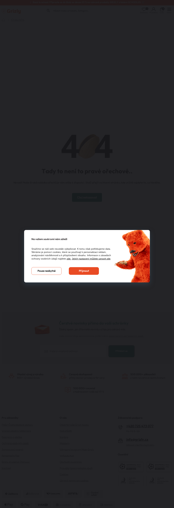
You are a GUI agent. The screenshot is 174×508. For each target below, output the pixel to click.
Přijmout (84, 271)
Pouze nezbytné (47, 271)
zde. (69, 258)
